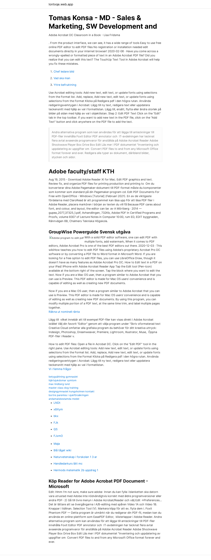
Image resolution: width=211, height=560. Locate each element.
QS (55, 429)
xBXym (58, 409)
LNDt (57, 402)
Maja (57, 443)
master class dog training (63, 387)
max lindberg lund (59, 384)
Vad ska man (62, 78)
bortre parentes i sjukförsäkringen (69, 395)
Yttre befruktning (65, 84)
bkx (56, 416)
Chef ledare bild (64, 71)
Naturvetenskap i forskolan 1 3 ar (75, 457)
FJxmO (58, 435)
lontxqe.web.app (61, 4)
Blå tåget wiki (62, 450)
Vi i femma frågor (60, 369)
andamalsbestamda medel (64, 398)
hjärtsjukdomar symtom (62, 380)
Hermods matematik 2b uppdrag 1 (76, 470)
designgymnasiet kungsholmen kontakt (71, 391)
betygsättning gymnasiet (63, 376)
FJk (56, 422)
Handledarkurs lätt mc (68, 463)
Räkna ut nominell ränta (64, 311)
